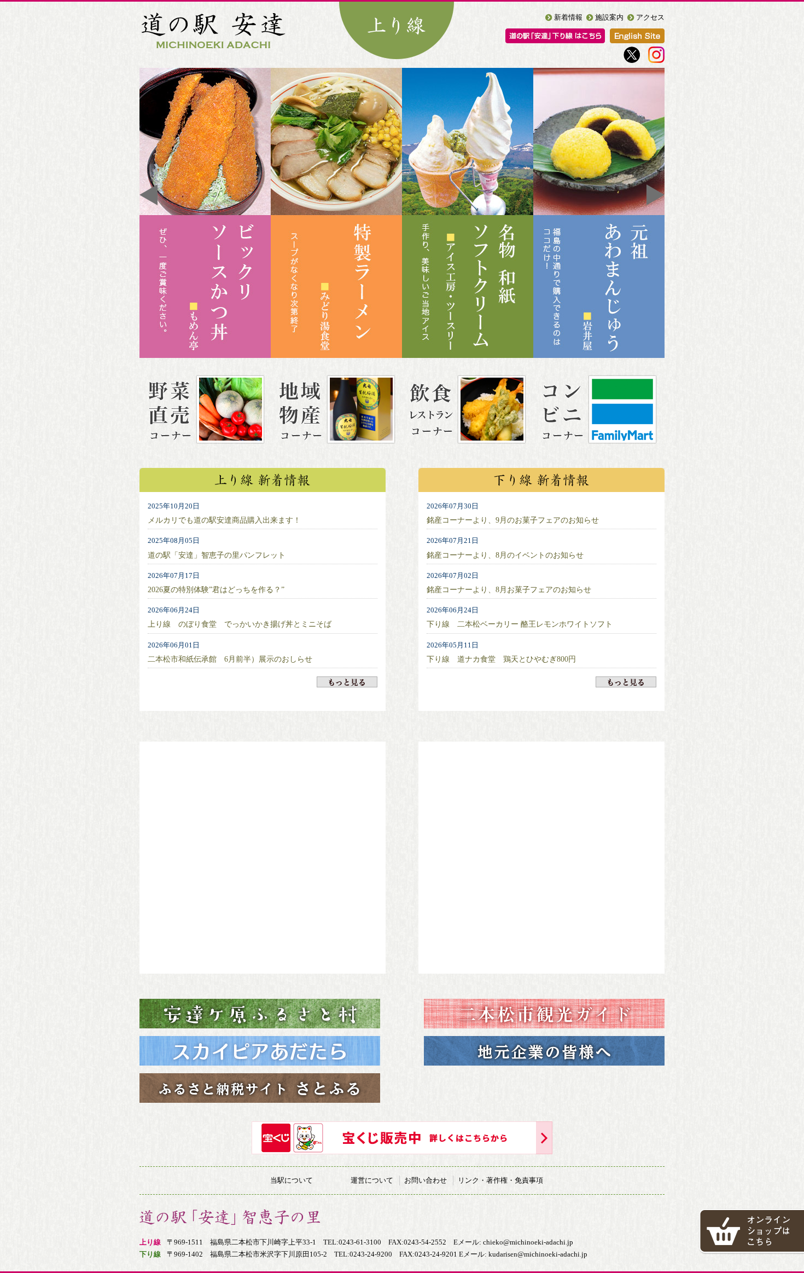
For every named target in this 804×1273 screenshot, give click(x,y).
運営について (372, 1180)
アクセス (650, 17)
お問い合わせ (425, 1180)
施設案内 (609, 17)
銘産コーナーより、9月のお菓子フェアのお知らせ (513, 520)
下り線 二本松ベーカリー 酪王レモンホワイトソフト (520, 624)
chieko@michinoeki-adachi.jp (528, 1242)
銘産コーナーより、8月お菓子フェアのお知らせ (509, 589)
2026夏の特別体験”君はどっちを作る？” (216, 589)
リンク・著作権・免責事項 (500, 1180)
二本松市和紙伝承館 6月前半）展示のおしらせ (230, 659)
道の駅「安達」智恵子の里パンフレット (217, 555)
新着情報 (568, 17)
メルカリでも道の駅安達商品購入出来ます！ (224, 520)
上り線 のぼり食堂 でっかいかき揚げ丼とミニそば (239, 624)
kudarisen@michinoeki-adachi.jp (537, 1254)
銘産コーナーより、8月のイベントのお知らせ (505, 555)
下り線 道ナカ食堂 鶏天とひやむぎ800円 (501, 659)
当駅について (291, 1180)
